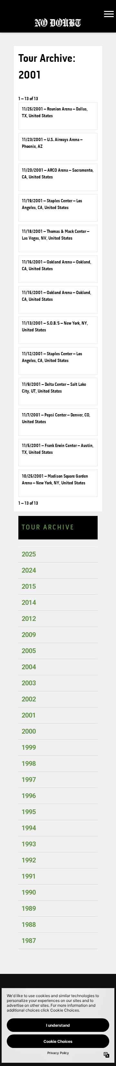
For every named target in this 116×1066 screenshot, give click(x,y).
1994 (29, 828)
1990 (29, 892)
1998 (29, 763)
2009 (29, 635)
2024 (29, 570)
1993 (29, 844)
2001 (29, 715)
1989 (29, 908)
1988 (29, 924)
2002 (29, 699)
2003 (29, 683)
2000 (29, 731)
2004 (29, 667)
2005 (29, 651)
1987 (29, 941)
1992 (29, 860)
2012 (29, 619)
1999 (29, 747)
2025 (29, 554)
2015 (29, 586)
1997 (29, 780)
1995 (29, 812)
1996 (29, 796)
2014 (29, 602)
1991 (29, 876)
